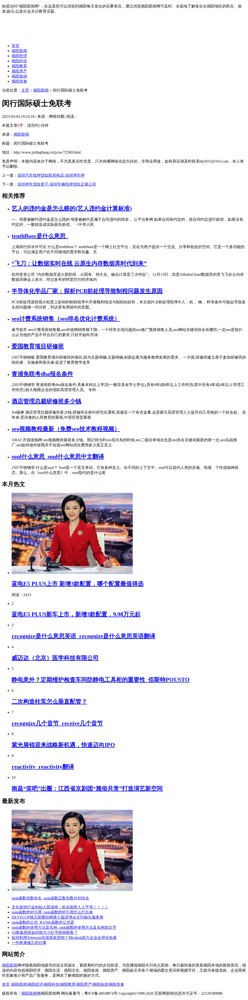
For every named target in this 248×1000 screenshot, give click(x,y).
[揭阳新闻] (38, 37)
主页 (25, 90)
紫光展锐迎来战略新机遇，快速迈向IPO (63, 745)
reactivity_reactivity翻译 (43, 767)
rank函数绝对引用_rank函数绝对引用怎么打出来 (52, 912)
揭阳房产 (19, 71)
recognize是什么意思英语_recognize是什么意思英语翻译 (83, 636)
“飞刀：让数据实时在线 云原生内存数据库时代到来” (79, 263)
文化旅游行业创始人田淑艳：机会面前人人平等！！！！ (60, 907)
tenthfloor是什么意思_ (40, 236)
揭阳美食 (19, 81)
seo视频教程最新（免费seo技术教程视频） (66, 429)
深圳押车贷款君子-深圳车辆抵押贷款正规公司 (56, 184)
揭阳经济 (19, 56)
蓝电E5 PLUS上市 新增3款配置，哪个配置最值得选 (78, 584)
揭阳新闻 (19, 51)
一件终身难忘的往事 (29, 943)
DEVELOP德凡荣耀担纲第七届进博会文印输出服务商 (57, 917)
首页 (15, 46)
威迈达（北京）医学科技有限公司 (55, 658)
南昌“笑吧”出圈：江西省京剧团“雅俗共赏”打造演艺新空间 (87, 788)
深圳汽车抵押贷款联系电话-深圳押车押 (51, 175)
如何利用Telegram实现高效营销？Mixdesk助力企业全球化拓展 (64, 938)
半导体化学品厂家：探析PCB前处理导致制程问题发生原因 (87, 291)
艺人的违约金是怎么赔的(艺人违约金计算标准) (72, 208)
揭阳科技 (19, 61)
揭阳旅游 (19, 76)
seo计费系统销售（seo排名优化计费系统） (66, 318)
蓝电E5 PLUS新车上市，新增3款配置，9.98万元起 (76, 614)
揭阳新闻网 (31, 993)
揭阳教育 (19, 66)
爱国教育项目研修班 (38, 346)
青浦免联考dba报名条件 (42, 374)
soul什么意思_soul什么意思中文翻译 (58, 456)
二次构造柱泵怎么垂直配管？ (49, 701)
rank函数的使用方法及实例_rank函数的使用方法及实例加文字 (64, 927)
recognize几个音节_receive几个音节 (57, 723)
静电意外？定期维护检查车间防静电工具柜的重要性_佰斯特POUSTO (101, 680)
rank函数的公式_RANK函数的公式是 (43, 922)
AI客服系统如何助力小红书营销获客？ (45, 932)
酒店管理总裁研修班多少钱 (46, 401)
